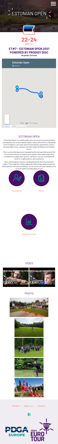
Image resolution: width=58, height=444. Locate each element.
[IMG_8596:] (29, 387)
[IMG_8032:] (29, 347)
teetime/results (29, 234)
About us (28, 406)
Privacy (16, 406)
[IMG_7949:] (29, 367)
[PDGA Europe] (17, 419)
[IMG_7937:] (29, 327)
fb (29, 414)
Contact (41, 406)
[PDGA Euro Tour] (41, 419)
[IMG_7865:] (29, 307)
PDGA (41, 191)
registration (17, 191)
